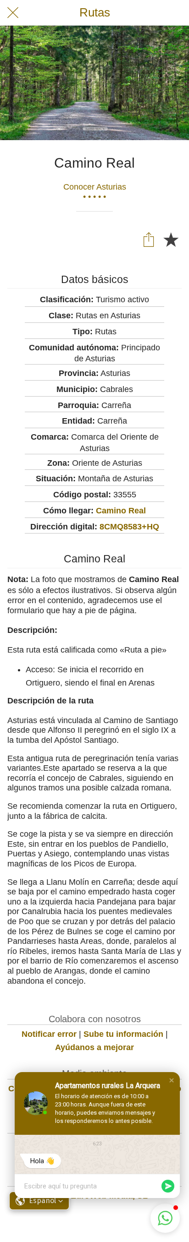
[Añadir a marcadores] (171, 239)
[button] (171, 1080)
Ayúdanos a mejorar (94, 1047)
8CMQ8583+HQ (129, 526)
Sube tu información (123, 1034)
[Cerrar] (12, 12)
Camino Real (121, 510)
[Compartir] (149, 239)
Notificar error (49, 1034)
